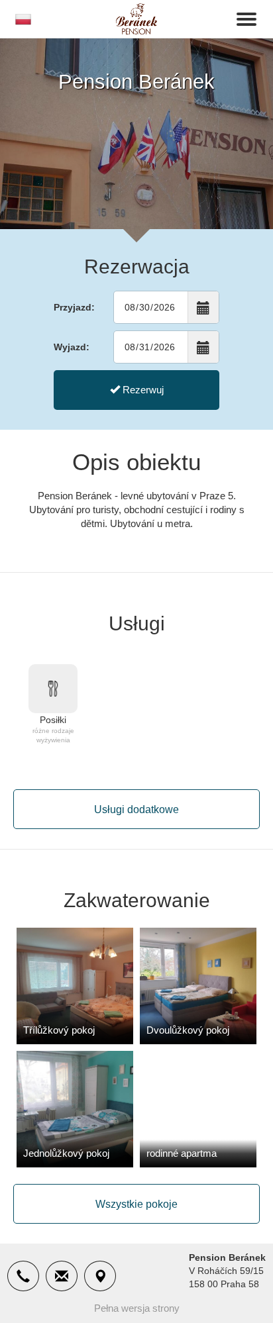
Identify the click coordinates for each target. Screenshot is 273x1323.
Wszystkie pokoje (136, 1204)
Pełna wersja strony (137, 1308)
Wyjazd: (71, 347)
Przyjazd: (74, 307)
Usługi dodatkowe (136, 809)
